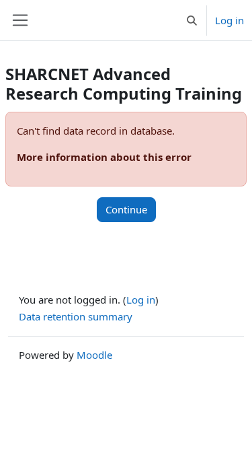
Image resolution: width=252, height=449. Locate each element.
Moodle (94, 354)
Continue (126, 209)
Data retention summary (75, 316)
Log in (229, 20)
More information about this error (104, 157)
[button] (192, 20)
